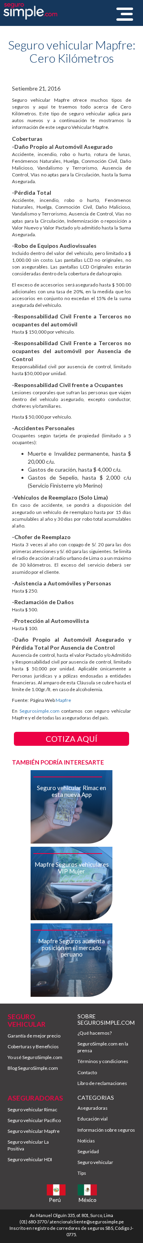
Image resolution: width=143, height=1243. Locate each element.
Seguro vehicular (95, 1162)
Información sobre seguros (106, 1130)
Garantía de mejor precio (34, 1036)
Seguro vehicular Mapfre (34, 1131)
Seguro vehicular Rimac (32, 1110)
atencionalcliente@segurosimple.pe (87, 1221)
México (88, 1199)
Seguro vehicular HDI (30, 1159)
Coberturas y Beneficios (33, 1046)
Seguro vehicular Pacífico (34, 1120)
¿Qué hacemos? (94, 1033)
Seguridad (88, 1151)
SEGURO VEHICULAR (27, 1020)
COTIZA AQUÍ (71, 738)
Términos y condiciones (102, 1061)
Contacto (87, 1072)
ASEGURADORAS (35, 1098)
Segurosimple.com (39, 711)
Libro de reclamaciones (102, 1083)
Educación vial (92, 1119)
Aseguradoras (92, 1108)
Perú (55, 1199)
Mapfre (63, 700)
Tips (81, 1173)
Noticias (86, 1141)
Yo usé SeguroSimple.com (35, 1057)
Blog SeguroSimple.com (33, 1068)
